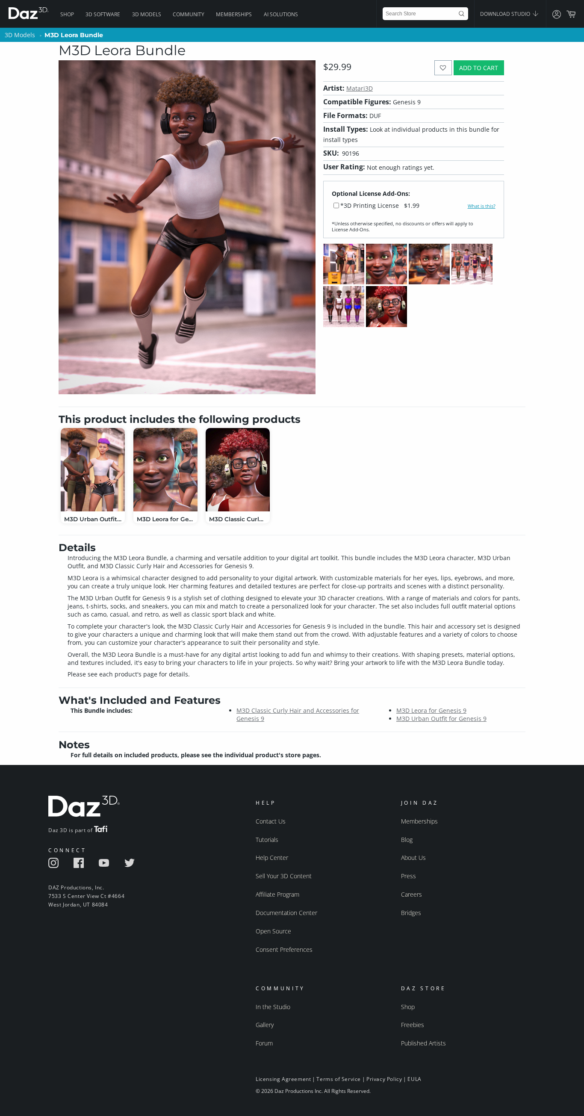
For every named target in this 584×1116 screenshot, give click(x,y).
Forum (264, 1043)
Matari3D (359, 88)
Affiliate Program (277, 894)
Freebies (412, 1025)
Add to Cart (478, 68)
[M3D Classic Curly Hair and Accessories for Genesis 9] (238, 469)
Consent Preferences (284, 949)
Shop (67, 14)
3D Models (146, 14)
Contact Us (271, 821)
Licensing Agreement (283, 1079)
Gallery (265, 1025)
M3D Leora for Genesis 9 (431, 710)
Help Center (272, 857)
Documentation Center (286, 913)
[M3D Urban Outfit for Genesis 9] (93, 469)
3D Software (103, 14)
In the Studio (273, 1007)
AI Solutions (281, 14)
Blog (407, 840)
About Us (413, 857)
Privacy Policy (384, 1079)
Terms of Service (338, 1079)
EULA (414, 1079)
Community (188, 14)
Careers (411, 894)
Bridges (411, 913)
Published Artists (423, 1043)
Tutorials (267, 840)
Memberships (234, 14)
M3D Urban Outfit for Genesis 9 (441, 718)
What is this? (482, 206)
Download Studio (505, 14)
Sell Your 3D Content (284, 876)
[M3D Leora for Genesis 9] (165, 469)
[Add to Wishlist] (443, 67)
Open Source (273, 931)
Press (408, 876)
